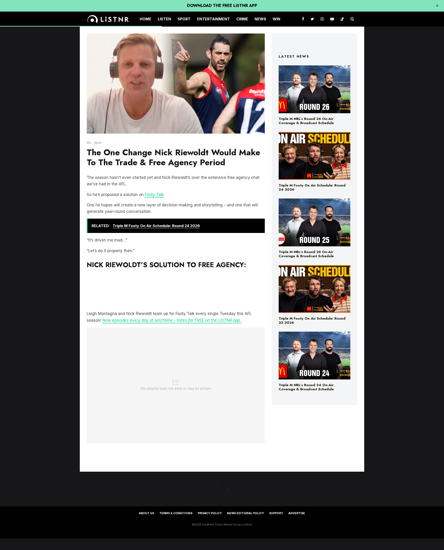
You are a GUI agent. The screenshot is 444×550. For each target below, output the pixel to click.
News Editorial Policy (245, 513)
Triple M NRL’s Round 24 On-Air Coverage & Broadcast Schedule (306, 387)
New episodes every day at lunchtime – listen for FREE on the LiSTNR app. (171, 320)
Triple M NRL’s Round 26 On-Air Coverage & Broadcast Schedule (306, 121)
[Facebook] (303, 19)
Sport (184, 19)
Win (276, 19)
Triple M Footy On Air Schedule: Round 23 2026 (312, 320)
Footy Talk (154, 194)
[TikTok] (342, 19)
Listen (164, 19)
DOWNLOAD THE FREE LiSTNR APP (222, 6)
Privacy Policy (210, 513)
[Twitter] (312, 19)
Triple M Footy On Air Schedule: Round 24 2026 (312, 187)
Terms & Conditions (175, 513)
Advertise (296, 513)
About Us (146, 513)
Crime (242, 19)
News (260, 19)
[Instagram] (322, 19)
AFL (89, 142)
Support (276, 513)
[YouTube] (332, 19)
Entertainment (213, 19)
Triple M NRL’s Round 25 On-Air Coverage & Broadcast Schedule (306, 254)
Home (145, 19)
